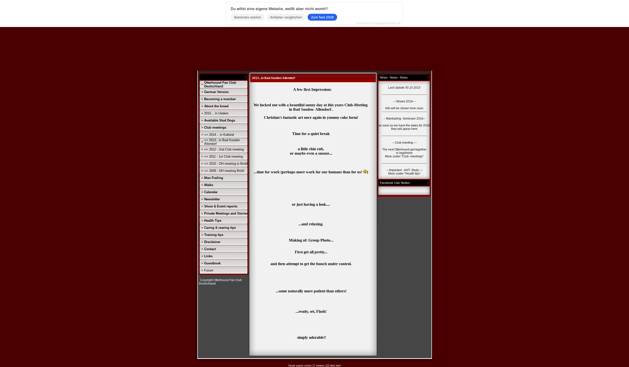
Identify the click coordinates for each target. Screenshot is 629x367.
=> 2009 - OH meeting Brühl (224, 171)
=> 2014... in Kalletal (219, 134)
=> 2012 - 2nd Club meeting (224, 149)
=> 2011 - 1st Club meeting (223, 156)
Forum (208, 270)
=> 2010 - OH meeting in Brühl (226, 163)
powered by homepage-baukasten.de (378, 23)
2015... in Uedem (216, 113)
